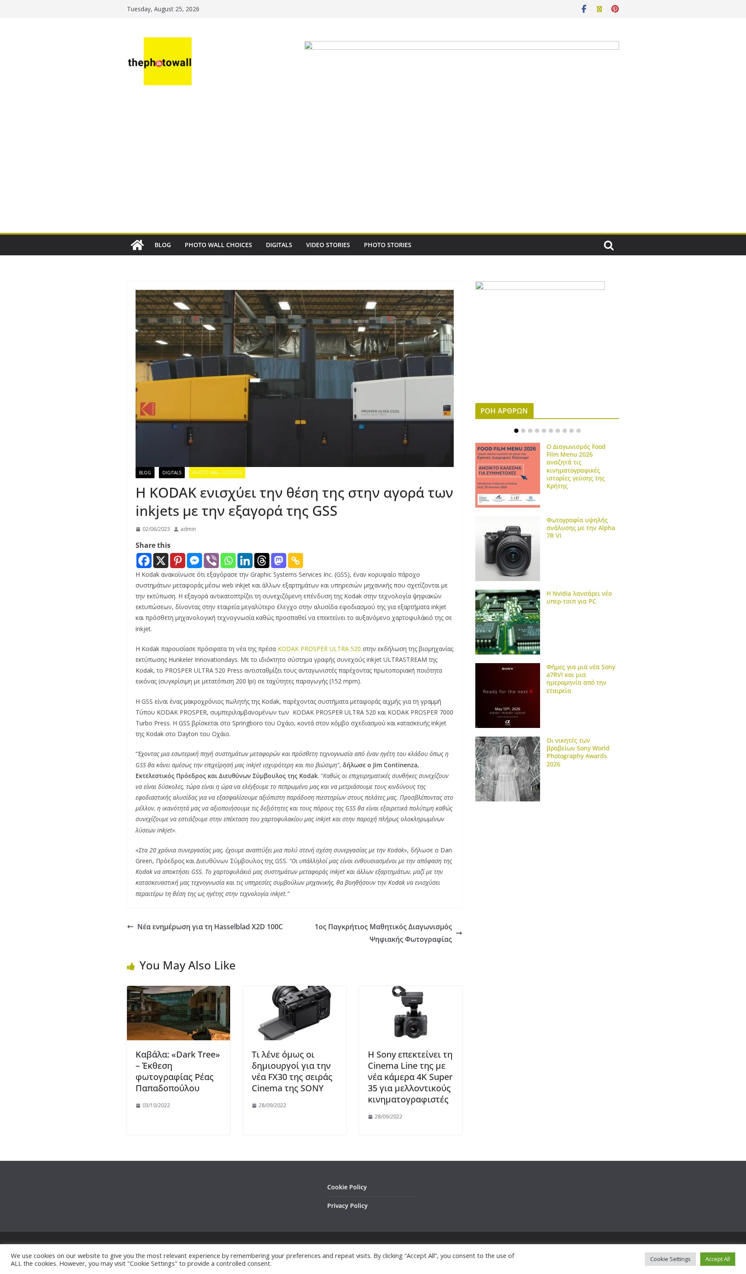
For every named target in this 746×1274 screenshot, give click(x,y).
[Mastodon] (278, 560)
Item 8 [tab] (565, 431)
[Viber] (211, 560)
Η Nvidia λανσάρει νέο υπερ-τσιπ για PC (579, 597)
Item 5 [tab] (544, 431)
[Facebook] (144, 560)
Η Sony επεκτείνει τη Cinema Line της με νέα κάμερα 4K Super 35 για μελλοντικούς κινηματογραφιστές (410, 1076)
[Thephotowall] (137, 245)
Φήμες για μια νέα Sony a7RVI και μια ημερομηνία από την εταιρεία (581, 679)
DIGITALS (279, 245)
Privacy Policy (347, 1205)
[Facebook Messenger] (194, 560)
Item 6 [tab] (551, 431)
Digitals (171, 473)
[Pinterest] (177, 560)
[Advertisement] (373, 168)
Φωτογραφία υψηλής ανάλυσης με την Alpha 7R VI (581, 528)
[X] (160, 560)
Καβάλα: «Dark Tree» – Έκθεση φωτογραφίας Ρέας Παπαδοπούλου (178, 1071)
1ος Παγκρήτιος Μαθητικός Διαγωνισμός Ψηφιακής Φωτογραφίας (383, 933)
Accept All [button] (717, 1259)
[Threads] (261, 560)
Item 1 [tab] (516, 431)
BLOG (163, 245)
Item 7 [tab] (558, 431)
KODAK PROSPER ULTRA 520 (319, 649)
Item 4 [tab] (537, 431)
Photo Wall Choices (217, 473)
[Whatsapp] (228, 560)
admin (188, 529)
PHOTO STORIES (387, 245)
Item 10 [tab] (578, 431)
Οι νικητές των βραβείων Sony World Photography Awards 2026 (578, 752)
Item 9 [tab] (571, 431)
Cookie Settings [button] (670, 1259)
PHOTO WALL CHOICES (218, 245)
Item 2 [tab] (523, 431)
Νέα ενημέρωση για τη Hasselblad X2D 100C (210, 926)
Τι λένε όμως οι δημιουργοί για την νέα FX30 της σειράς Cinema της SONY (292, 1071)
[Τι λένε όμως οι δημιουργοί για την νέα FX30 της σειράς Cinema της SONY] (294, 992)
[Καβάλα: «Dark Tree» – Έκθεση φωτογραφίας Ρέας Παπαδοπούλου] (178, 992)
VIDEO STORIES (328, 245)
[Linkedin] (245, 560)
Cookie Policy (347, 1187)
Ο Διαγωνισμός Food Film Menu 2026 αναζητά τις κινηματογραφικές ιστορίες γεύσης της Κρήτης (576, 466)
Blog (145, 473)
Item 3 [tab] (530, 431)
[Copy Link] (295, 560)
